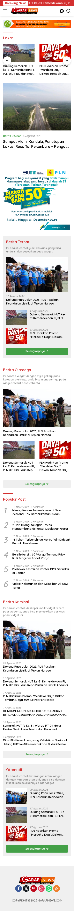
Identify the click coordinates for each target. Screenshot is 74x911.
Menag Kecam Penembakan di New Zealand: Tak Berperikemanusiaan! (36, 512)
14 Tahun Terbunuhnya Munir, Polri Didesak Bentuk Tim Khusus (41, 541)
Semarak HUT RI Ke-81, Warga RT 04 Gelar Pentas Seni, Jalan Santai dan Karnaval (32, 727)
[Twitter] (26, 888)
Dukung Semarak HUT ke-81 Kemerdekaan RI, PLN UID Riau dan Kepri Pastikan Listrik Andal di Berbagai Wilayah (19, 70)
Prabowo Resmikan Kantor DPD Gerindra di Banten (40, 571)
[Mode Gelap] (61, 11)
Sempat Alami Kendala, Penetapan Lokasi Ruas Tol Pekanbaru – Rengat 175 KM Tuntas (35, 146)
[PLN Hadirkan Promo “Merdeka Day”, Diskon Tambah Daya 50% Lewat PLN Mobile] (55, 53)
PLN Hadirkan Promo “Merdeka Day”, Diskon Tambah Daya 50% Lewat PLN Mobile (54, 70)
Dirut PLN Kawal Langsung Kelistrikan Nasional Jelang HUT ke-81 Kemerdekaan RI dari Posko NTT (35, 742)
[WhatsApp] (49, 888)
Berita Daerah (12, 136)
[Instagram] (41, 888)
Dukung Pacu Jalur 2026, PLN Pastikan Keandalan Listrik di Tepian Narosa (32, 301)
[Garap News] (24, 10)
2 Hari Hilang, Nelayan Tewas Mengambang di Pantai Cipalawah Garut (40, 527)
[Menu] (6, 10)
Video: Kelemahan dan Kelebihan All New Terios (40, 585)
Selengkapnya (35, 351)
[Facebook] (18, 888)
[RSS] (56, 888)
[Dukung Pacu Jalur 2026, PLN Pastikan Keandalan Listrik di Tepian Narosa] (37, 274)
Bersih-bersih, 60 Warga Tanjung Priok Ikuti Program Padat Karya (38, 556)
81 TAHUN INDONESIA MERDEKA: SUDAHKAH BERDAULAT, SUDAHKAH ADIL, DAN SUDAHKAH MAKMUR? (34, 713)
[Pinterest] (33, 888)
